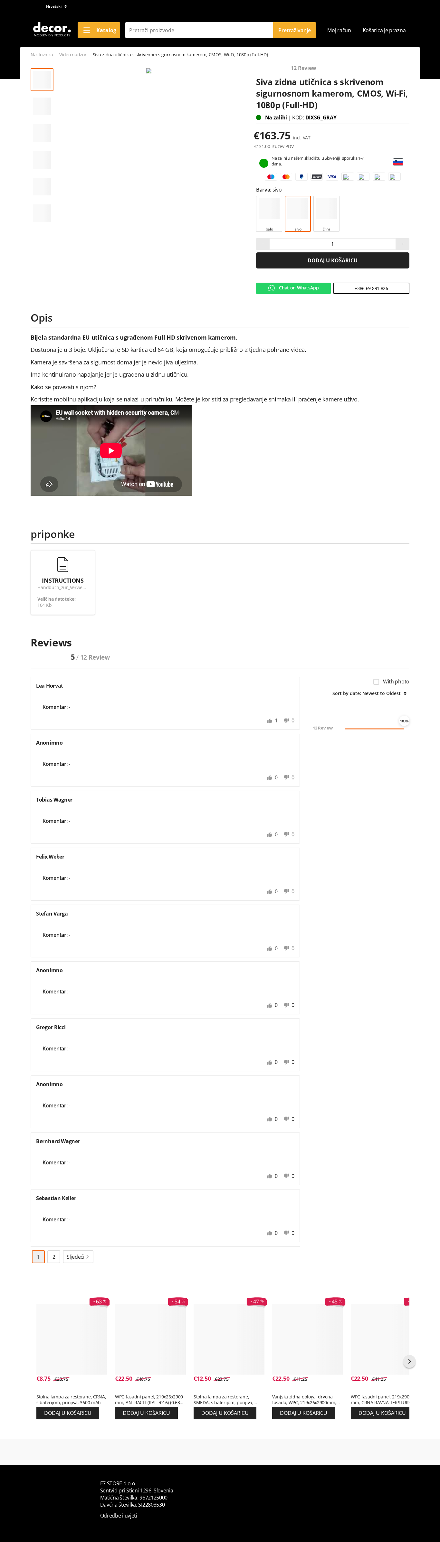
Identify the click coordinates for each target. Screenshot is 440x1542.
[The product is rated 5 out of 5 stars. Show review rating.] (47, 1390)
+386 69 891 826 (371, 288)
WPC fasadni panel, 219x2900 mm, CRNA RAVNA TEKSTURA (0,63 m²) (381, 1400)
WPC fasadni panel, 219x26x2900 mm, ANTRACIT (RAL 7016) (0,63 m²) (149, 1400)
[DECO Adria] (51, 29)
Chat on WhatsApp (298, 288)
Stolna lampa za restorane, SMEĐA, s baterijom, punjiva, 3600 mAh (223, 1400)
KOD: (298, 117)
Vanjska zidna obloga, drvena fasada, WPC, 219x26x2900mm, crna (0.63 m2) (304, 1400)
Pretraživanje (294, 30)
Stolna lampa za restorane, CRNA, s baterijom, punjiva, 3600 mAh (71, 1400)
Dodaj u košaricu (333, 260)
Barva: (264, 189)
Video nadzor (72, 55)
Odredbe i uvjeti (118, 1515)
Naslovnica (42, 55)
